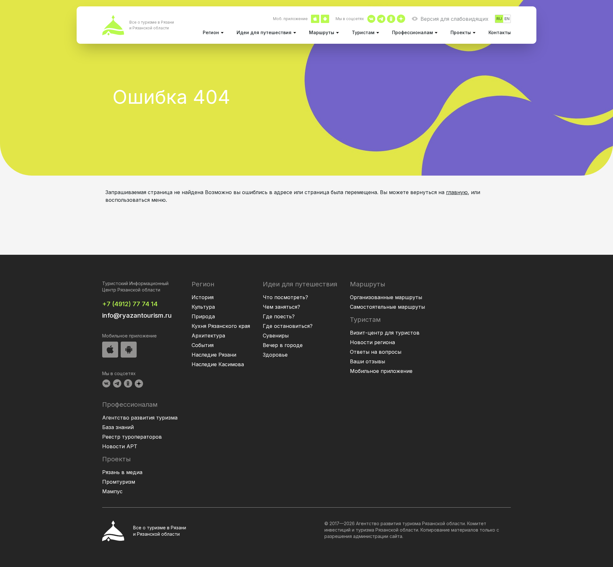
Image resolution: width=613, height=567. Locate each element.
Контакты (499, 32)
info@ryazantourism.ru (137, 315)
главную (457, 192)
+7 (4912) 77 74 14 (130, 304)
